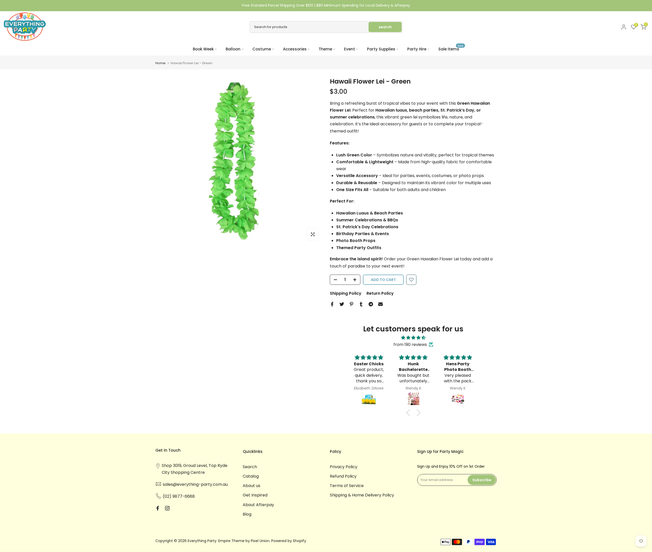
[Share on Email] (380, 304)
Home (160, 63)
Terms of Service (347, 486)
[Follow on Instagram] (167, 508)
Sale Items (450, 49)
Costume (261, 49)
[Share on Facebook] (332, 304)
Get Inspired (255, 495)
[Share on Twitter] (341, 304)
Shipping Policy (345, 293)
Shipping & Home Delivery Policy (362, 495)
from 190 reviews (410, 344)
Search (250, 467)
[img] (413, 337)
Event (349, 49)
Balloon (233, 49)
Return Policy (380, 293)
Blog (247, 514)
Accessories (295, 49)
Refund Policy (343, 476)
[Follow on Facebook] (157, 508)
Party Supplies (381, 49)
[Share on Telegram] (371, 304)
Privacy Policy (343, 467)
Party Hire (416, 49)
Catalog (251, 476)
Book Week (203, 49)
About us (251, 486)
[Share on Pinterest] (351, 304)
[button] (409, 412)
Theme (325, 49)
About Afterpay (258, 505)
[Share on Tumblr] (361, 304)
